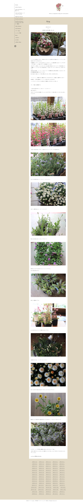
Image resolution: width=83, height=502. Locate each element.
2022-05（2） (62, 474)
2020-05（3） (41, 483)
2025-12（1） (41, 461)
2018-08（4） (48, 491)
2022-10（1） (62, 472)
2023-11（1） (48, 468)
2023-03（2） (34, 472)
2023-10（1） (55, 468)
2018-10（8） (34, 491)
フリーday (17, 30)
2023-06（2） (48, 470)
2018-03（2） (41, 493)
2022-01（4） (55, 476)
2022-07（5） (48, 474)
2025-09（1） (62, 461)
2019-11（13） (48, 485)
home (16, 4)
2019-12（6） (41, 485)
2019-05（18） (56, 487)
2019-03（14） (34, 489)
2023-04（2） (62, 470)
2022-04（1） (34, 476)
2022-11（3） (55, 472)
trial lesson (18, 28)
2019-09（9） (62, 485)
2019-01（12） (48, 489)
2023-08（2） (34, 470)
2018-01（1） (48, 493)
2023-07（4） (41, 470)
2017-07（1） (62, 493)
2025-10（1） (55, 461)
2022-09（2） (34, 474)
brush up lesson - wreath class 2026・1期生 (19, 22)
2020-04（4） (48, 483)
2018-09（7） (41, 491)
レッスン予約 (18, 33)
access (16, 39)
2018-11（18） (63, 489)
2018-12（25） (56, 489)
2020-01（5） (34, 485)
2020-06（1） (34, 483)
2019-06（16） (48, 487)
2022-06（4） (55, 474)
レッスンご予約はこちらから (36, 456)
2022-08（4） (41, 474)
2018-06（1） (62, 491)
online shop (18, 42)
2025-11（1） (48, 461)
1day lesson (18, 26)
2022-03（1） (41, 476)
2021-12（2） (62, 476)
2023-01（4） (41, 472)
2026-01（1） (34, 461)
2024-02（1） (34, 468)
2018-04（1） (34, 493)
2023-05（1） (55, 470)
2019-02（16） (41, 489)
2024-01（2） (41, 468)
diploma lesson (19, 16)
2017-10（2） (55, 493)
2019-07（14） (41, 487)
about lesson (18, 7)
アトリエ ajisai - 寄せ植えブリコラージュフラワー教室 (38, 500)
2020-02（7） (62, 483)
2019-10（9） (55, 485)
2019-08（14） (34, 487)
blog (16, 35)
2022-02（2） (48, 476)
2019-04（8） (63, 487)
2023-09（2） (62, 468)
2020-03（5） (55, 483)
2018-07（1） (55, 491)
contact (17, 37)
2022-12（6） (48, 472)
